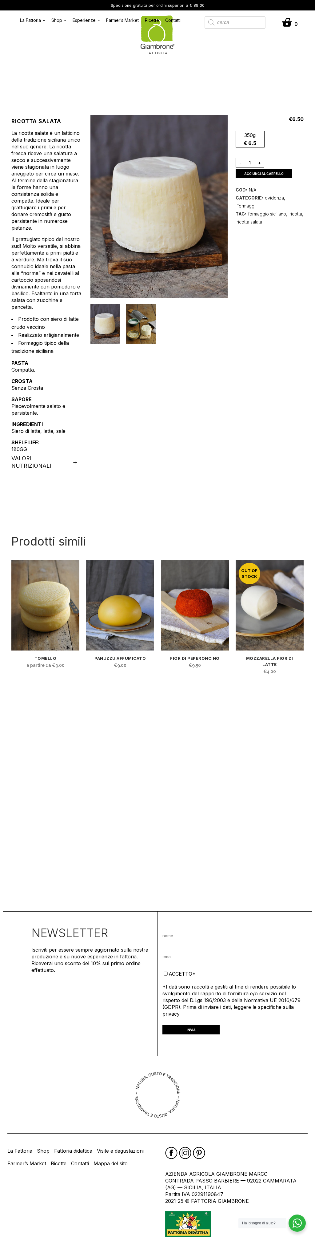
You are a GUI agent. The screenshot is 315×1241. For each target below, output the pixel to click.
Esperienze (84, 20)
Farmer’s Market (122, 20)
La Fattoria (30, 20)
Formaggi (246, 205)
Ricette (152, 20)
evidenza (274, 197)
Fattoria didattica (73, 1151)
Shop (56, 20)
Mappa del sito (111, 1163)
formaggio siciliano (267, 213)
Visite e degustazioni (120, 1151)
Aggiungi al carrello (264, 173)
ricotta (295, 213)
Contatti (173, 20)
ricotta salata (249, 221)
